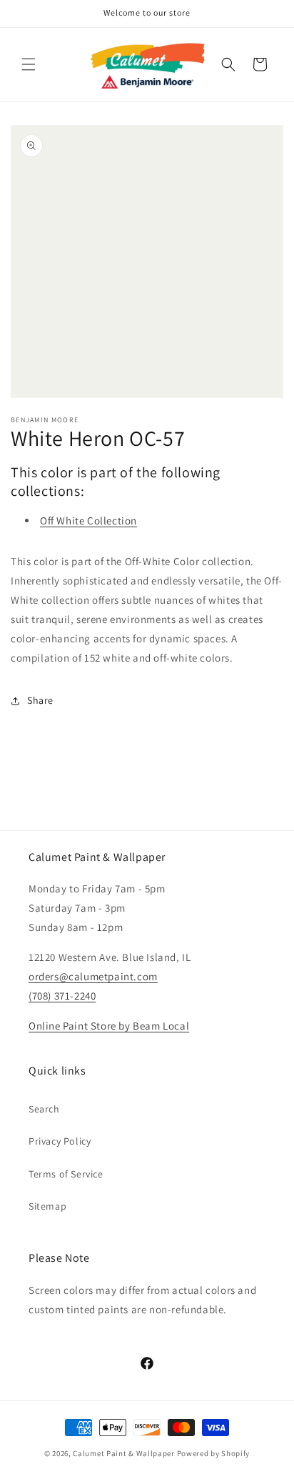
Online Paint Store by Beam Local (109, 1025)
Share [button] (40, 700)
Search (44, 1108)
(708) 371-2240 (62, 995)
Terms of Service (66, 1173)
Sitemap (47, 1206)
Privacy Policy (60, 1141)
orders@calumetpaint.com (93, 976)
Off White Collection (88, 520)
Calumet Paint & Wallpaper (124, 1453)
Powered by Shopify (213, 1453)
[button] (28, 64)
